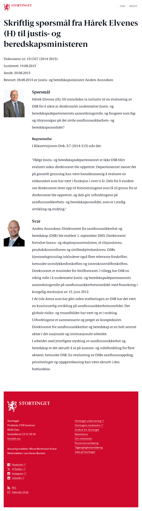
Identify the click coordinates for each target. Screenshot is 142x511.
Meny (133, 6)
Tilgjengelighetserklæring (89, 447)
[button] (122, 6)
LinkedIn (16, 478)
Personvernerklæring (86, 443)
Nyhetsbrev (81, 434)
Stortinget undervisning (88, 421)
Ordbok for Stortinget (87, 429)
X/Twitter (17, 469)
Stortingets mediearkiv (87, 425)
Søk (122, 6)
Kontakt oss (14, 438)
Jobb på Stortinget (85, 452)
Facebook (17, 464)
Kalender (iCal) (20, 492)
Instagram (17, 473)
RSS (14, 487)
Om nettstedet (83, 438)
